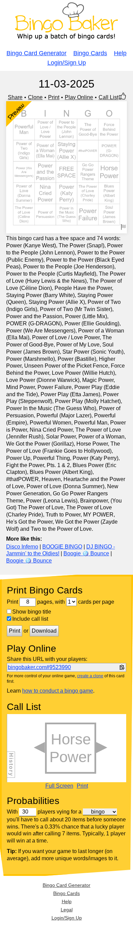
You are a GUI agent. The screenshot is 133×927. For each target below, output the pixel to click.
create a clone (90, 676)
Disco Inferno (22, 547)
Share (15, 97)
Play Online (79, 97)
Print (53, 97)
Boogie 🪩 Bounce (86, 553)
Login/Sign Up (66, 62)
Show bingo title (31, 612)
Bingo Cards (90, 53)
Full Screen (59, 786)
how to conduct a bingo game (57, 691)
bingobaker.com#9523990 (39, 667)
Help (120, 53)
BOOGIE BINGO (62, 547)
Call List (108, 97)
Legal (67, 909)
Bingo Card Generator (36, 53)
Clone (35, 97)
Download (44, 631)
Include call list (30, 619)
